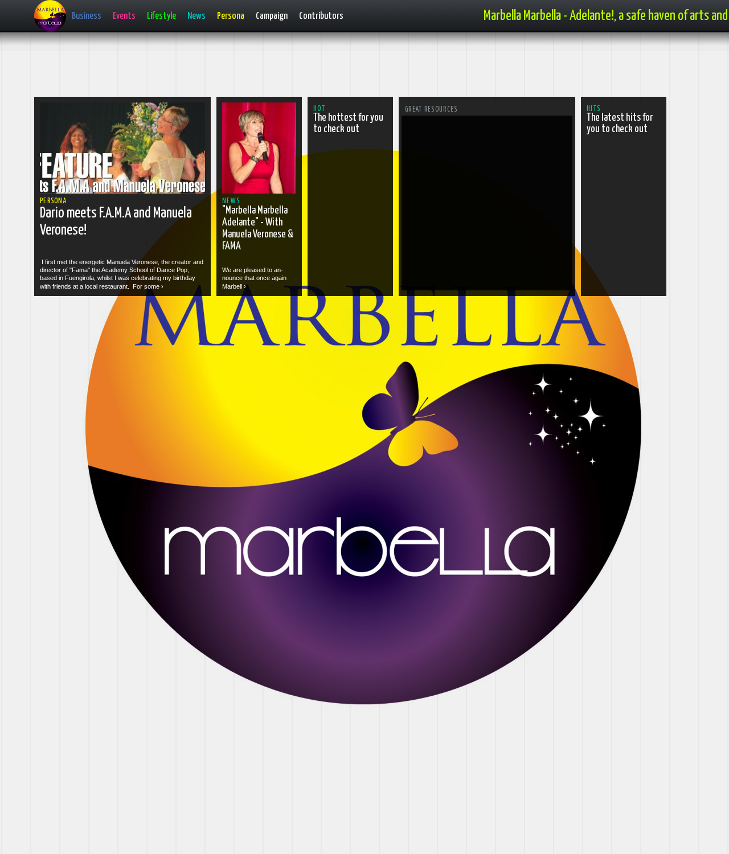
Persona (230, 16)
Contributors (321, 16)
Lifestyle (161, 16)
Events (124, 16)
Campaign (272, 16)
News (196, 16)
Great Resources (431, 109)
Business (86, 16)
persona (53, 201)
